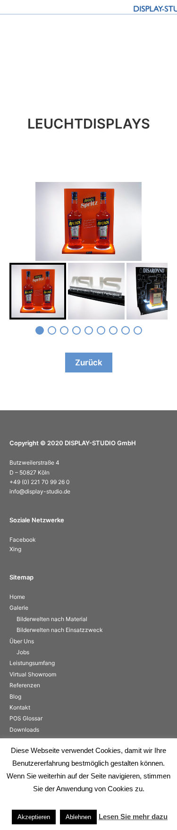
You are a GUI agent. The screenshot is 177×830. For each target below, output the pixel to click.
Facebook (22, 539)
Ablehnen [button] (78, 817)
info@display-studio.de (39, 491)
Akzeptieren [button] (33, 817)
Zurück (88, 362)
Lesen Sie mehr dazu (133, 817)
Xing (15, 549)
